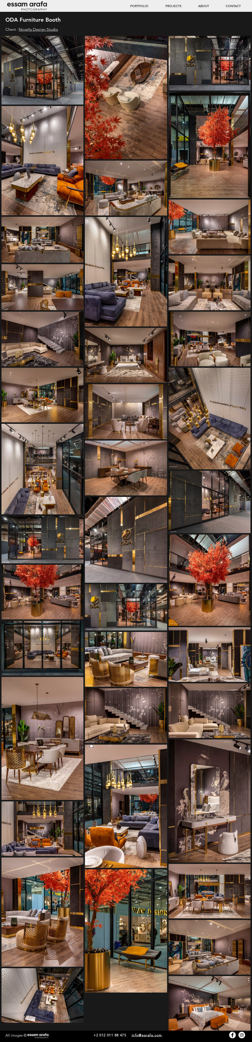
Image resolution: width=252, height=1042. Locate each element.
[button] (168, 6)
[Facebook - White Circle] (232, 1035)
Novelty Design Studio (38, 29)
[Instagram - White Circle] (241, 1035)
